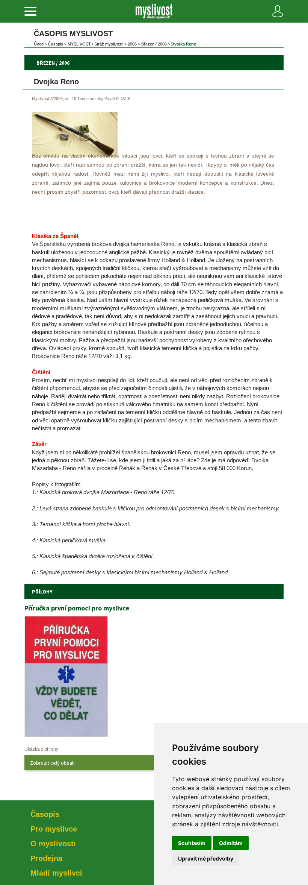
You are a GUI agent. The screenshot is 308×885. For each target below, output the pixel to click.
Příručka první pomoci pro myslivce (76, 608)
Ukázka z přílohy (41, 749)
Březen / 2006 (154, 44)
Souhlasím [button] (191, 843)
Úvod (39, 44)
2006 (132, 44)
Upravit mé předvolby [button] (205, 858)
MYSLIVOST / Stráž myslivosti (95, 44)
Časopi (55, 44)
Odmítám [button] (231, 843)
